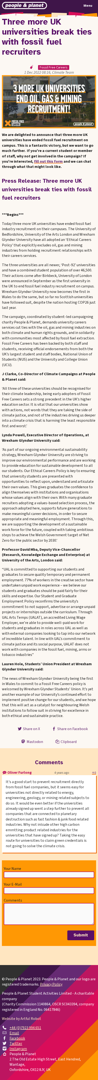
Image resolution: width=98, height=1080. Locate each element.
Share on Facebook (72, 729)
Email (14, 1033)
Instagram (18, 1048)
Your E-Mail (13, 884)
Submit (81, 935)
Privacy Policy (51, 984)
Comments (13, 900)
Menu (87, 5)
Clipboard (68, 741)
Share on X (31, 729)
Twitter (16, 1043)
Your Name (12, 868)
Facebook (17, 1038)
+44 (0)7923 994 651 (25, 1027)
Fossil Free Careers (54, 67)
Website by (21, 1018)
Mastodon (34, 741)
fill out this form (48, 161)
